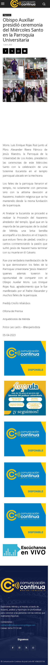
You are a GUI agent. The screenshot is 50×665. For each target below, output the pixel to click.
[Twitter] (12, 51)
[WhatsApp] (18, 51)
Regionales (7, 15)
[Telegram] (25, 51)
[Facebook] (5, 51)
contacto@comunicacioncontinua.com (18, 625)
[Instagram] (19, 647)
